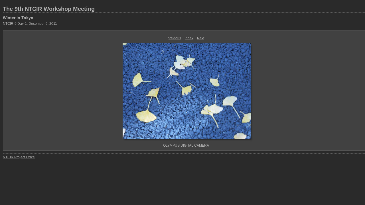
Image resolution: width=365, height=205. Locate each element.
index (189, 38)
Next (200, 38)
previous (174, 38)
